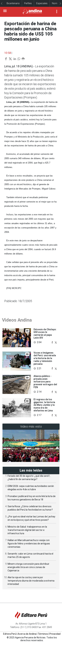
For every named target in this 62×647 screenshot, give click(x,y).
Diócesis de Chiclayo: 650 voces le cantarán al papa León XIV (45, 333)
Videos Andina (17, 320)
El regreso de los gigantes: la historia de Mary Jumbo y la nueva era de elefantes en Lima (44, 405)
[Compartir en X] (55, 342)
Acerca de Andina (27, 634)
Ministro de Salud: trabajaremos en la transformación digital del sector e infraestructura (27, 530)
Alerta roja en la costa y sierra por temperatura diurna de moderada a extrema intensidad (31, 580)
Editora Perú (9, 634)
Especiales (41, 3)
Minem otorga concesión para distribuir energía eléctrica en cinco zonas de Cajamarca (28, 567)
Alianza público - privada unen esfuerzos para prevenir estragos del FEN (45, 382)
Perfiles (28, 3)
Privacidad (55, 634)
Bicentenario (13, 3)
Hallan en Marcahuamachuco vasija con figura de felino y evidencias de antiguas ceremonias (29, 543)
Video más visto (31, 426)
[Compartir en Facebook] (52, 342)
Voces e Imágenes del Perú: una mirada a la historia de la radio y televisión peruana (45, 358)
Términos (43, 634)
